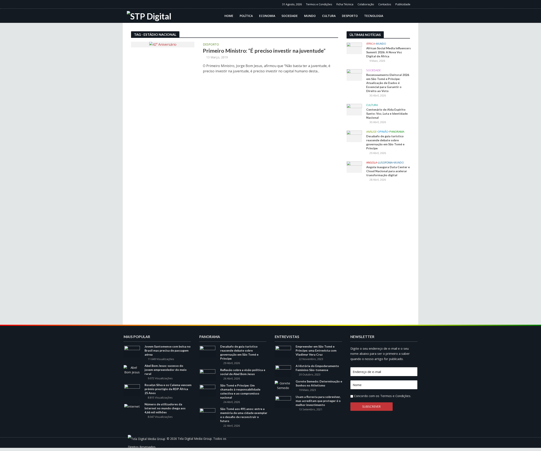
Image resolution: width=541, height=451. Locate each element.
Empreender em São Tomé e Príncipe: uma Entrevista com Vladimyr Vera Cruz (316, 350)
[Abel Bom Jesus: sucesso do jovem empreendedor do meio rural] (132, 369)
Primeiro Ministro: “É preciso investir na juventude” (264, 50)
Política (246, 16)
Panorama (396, 131)
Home (228, 16)
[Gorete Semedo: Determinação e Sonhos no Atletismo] (283, 385)
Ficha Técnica (344, 4)
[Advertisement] (378, 254)
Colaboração (366, 4)
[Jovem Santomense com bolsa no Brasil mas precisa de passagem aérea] (132, 351)
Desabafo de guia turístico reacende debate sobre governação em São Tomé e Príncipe (385, 142)
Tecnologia (373, 16)
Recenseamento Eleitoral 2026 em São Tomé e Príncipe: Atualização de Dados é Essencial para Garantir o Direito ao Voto (387, 83)
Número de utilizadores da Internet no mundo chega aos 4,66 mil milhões (165, 408)
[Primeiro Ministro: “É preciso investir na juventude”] (162, 44)
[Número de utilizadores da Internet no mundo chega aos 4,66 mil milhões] (132, 406)
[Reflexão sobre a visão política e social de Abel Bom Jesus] (207, 375)
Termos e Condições (319, 4)
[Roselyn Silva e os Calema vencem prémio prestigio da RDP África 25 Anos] (132, 390)
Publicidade (402, 4)
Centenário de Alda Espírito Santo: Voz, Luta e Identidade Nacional (387, 113)
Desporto (350, 16)
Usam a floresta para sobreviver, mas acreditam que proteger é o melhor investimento (318, 401)
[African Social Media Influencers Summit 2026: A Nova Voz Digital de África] (354, 48)
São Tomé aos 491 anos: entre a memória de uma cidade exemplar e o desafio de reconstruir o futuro (243, 415)
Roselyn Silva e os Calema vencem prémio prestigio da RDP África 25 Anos (168, 389)
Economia (267, 16)
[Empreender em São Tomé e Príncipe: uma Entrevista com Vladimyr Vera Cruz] (283, 351)
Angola (371, 162)
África (370, 43)
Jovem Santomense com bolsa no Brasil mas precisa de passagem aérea (168, 350)
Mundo (310, 16)
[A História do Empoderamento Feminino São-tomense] (283, 371)
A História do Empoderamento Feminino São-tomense (317, 368)
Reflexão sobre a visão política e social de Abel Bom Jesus (242, 372)
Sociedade (289, 16)
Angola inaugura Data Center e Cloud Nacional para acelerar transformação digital (388, 171)
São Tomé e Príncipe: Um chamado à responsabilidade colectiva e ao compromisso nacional (240, 391)
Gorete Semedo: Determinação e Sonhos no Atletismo (319, 383)
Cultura (329, 16)
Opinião (383, 131)
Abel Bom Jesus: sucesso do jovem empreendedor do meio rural (166, 369)
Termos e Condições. (395, 396)
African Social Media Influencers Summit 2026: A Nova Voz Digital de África (388, 52)
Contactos (384, 4)
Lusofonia (385, 162)
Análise (371, 131)
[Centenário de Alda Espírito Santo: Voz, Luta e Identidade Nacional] (354, 109)
